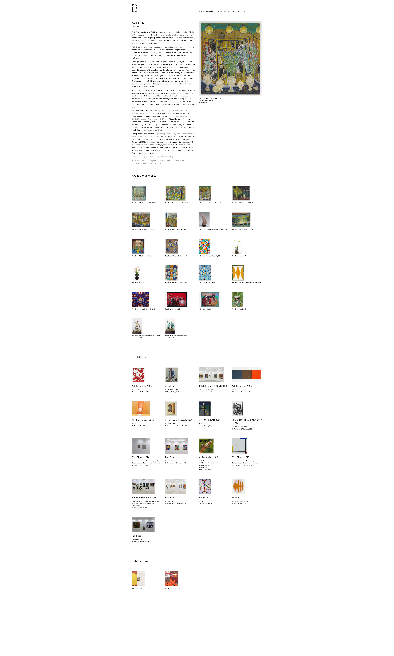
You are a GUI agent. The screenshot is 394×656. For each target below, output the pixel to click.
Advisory (235, 11)
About (226, 11)
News (220, 11)
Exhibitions (210, 11)
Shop (243, 11)
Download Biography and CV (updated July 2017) (152, 157)
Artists (201, 11)
